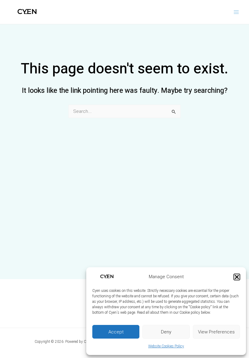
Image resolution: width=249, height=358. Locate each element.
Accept (116, 332)
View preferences (216, 332)
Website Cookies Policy (166, 346)
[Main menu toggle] (236, 12)
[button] (237, 277)
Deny (166, 332)
